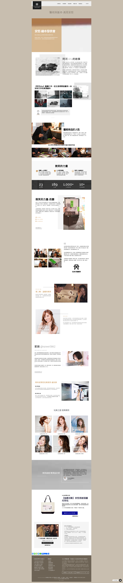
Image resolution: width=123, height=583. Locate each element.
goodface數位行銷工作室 (64, 578)
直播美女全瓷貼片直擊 (38, 567)
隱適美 (87, 3)
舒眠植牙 (76, 577)
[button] (35, 112)
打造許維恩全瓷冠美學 (38, 561)
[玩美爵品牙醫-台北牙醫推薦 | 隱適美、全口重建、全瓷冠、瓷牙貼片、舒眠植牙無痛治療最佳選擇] (37, 5)
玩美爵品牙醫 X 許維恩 (79, 453)
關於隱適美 (50, 567)
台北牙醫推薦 (54, 577)
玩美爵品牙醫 (48, 577)
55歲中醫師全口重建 (38, 564)
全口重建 (63, 577)
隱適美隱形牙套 (51, 565)
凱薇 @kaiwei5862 (45, 346)
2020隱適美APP (51, 570)
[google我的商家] (63, 580)
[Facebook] (59, 580)
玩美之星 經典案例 (61, 410)
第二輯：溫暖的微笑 (43, 292)
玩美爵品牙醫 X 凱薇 (61, 433)
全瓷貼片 (71, 577)
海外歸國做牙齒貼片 (38, 565)
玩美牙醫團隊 (76, 272)
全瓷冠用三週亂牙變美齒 (39, 568)
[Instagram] (62, 580)
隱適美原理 (50, 562)
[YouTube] (60, 580)
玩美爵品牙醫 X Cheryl (43, 453)
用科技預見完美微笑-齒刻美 (46, 382)
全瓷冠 (67, 577)
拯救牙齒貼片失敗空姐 (38, 562)
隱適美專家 (50, 564)
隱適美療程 (50, 568)
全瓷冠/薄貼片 (37, 570)
